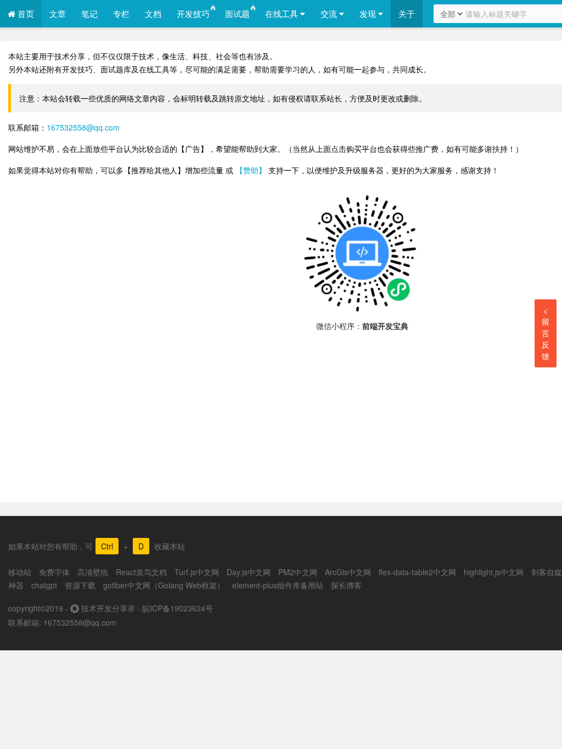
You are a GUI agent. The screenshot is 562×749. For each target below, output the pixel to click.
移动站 (19, 571)
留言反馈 (545, 333)
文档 (153, 13)
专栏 (121, 13)
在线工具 (282, 13)
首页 (24, 13)
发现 (368, 13)
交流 (330, 13)
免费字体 (54, 571)
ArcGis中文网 (348, 571)
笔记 (89, 13)
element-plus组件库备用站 (277, 585)
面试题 (237, 13)
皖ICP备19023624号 (177, 608)
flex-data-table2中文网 (417, 571)
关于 (406, 13)
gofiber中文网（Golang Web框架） (163, 585)
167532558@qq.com (83, 127)
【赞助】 (250, 169)
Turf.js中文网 (197, 571)
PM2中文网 (297, 571)
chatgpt (44, 585)
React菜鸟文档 (141, 571)
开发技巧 (193, 13)
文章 (57, 13)
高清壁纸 (92, 571)
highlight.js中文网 (494, 571)
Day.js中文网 (249, 571)
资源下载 (80, 585)
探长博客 (346, 585)
